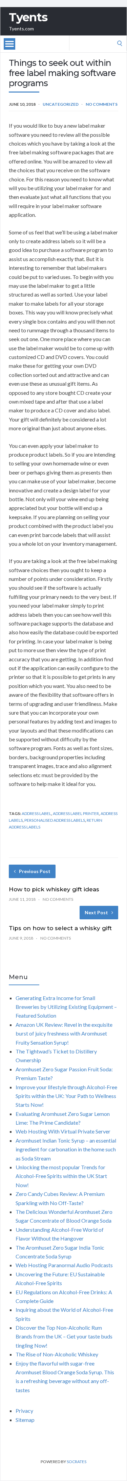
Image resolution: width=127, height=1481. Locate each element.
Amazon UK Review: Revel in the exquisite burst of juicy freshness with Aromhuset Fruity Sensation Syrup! (64, 1033)
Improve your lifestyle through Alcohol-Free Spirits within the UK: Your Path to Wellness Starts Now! (66, 1096)
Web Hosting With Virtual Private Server (63, 1131)
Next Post (96, 912)
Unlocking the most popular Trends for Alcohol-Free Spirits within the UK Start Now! (61, 1176)
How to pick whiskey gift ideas (54, 889)
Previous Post (34, 871)
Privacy (24, 1410)
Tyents (28, 17)
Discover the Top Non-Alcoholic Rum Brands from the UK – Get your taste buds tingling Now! (64, 1336)
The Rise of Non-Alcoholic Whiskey (57, 1354)
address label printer (76, 813)
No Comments (102, 104)
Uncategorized (61, 104)
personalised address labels (54, 820)
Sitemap (25, 1419)
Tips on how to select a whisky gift (60, 928)
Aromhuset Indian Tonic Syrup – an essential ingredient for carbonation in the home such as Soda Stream (66, 1149)
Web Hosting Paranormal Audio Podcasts (64, 1265)
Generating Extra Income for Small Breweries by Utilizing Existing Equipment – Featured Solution (66, 1007)
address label (36, 813)
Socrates (76, 1461)
